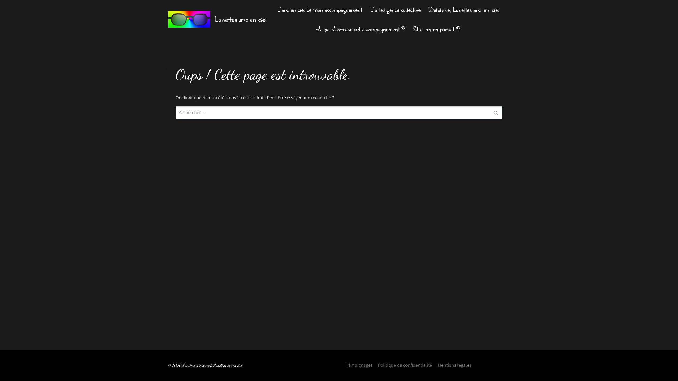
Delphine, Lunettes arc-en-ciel (464, 9)
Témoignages (359, 365)
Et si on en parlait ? (436, 29)
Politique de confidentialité (405, 365)
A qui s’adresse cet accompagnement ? (360, 29)
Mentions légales (454, 365)
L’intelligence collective (395, 9)
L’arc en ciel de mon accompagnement (319, 9)
